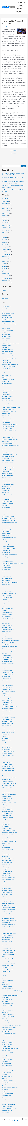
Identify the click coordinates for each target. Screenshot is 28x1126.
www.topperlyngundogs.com (9, 911)
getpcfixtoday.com (6, 375)
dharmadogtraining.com (8, 1093)
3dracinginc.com (6, 636)
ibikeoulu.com (5, 713)
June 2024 (4, 237)
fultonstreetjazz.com (7, 415)
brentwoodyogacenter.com (8, 961)
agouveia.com (5, 1085)
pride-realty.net (5, 1057)
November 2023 (6, 254)
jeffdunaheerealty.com (7, 916)
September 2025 (6, 213)
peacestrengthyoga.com (8, 918)
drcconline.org (5, 819)
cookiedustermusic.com (8, 792)
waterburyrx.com (6, 824)
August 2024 (5, 232)
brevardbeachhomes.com (8, 452)
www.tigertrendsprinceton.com (9, 907)
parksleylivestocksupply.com (9, 593)
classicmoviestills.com (7, 621)
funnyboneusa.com (6, 790)
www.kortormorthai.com (8, 926)
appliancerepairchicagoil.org (9, 358)
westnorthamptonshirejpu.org (9, 411)
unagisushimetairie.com (7, 370)
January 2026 (5, 203)
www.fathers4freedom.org (8, 909)
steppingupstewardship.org (8, 965)
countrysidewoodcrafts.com (9, 355)
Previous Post (13, 150)
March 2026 (5, 198)
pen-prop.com (5, 905)
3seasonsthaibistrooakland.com (10, 582)
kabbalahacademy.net (7, 529)
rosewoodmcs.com (6, 984)
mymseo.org (5, 1089)
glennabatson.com (6, 655)
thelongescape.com (7, 747)
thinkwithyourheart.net (7, 475)
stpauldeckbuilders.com (7, 935)
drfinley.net (4, 1074)
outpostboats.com (6, 606)
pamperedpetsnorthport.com (9, 509)
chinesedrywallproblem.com (9, 783)
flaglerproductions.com (7, 659)
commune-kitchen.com (7, 674)
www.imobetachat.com (7, 886)
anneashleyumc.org (7, 931)
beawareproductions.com (8, 708)
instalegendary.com (7, 362)
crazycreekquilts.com (7, 666)
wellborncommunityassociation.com (11, 407)
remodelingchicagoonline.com (9, 958)
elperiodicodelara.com (7, 311)
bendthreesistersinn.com (8, 785)
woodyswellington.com (7, 1010)
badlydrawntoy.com (7, 890)
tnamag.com (5, 856)
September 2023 (6, 259)
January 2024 (5, 249)
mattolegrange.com (6, 749)
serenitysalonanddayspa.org (9, 323)
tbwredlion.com (5, 1031)
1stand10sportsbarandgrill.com (9, 522)
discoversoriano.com (7, 625)
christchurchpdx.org (7, 670)
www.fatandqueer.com (7, 928)
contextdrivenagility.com (8, 710)
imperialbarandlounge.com (8, 471)
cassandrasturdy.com (7, 616)
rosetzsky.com (5, 693)
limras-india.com (6, 308)
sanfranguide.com (6, 631)
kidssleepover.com (6, 345)
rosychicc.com (5, 604)
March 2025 (5, 223)
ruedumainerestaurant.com (8, 691)
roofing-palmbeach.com (8, 460)
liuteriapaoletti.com (6, 779)
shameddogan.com (6, 873)
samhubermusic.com (7, 1110)
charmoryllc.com (6, 633)
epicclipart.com (5, 381)
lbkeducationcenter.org (7, 576)
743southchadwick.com (8, 456)
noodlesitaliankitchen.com (8, 366)
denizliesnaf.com (6, 839)
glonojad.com (5, 695)
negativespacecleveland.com (9, 777)
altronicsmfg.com (6, 338)
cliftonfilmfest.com (6, 469)
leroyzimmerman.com (7, 1072)
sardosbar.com (5, 490)
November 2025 (6, 208)
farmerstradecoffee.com (8, 879)
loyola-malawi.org (6, 601)
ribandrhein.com (6, 569)
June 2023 (4, 266)
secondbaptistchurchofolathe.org (10, 1087)
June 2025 (4, 220)
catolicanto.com (6, 574)
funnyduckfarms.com (7, 1065)
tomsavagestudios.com (7, 561)
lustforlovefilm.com (6, 678)
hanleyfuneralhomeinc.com (8, 518)
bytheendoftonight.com (7, 608)
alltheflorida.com (6, 1046)
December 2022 (6, 275)
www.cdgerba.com (6, 1020)
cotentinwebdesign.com (8, 426)
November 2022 (6, 278)
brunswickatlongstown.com (8, 730)
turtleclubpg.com (6, 804)
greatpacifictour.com (7, 807)
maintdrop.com (5, 385)
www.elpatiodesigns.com (8, 1014)
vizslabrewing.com (6, 497)
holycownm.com (6, 800)
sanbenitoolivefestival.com (8, 619)
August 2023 (5, 261)
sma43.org (4, 956)
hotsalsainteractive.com (8, 321)
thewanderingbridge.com (8, 721)
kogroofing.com (5, 392)
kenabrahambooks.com (7, 672)
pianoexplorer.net (6, 997)
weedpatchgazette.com (8, 503)
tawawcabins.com (6, 486)
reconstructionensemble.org (9, 794)
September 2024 (6, 230)
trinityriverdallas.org (7, 578)
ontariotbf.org (5, 360)
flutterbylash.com (6, 1061)
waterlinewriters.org (7, 871)
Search (3, 163)
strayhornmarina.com (7, 657)
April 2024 (4, 242)
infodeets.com (5, 319)
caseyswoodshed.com (7, 834)
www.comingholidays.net (8, 629)
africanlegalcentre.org (7, 685)
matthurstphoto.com (7, 1044)
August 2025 (5, 215)
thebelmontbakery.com (7, 351)
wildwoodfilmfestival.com (8, 409)
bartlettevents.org (6, 417)
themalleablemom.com (7, 723)
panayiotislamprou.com (7, 400)
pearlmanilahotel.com (7, 383)
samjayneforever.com (7, 1042)
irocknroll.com (5, 479)
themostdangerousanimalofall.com (10, 640)
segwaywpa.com (6, 864)
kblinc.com (4, 505)
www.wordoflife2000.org (8, 482)
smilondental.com (6, 531)
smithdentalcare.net (7, 1106)
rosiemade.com (5, 512)
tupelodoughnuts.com (7, 514)
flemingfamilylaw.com (7, 1076)
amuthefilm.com (6, 676)
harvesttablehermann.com (8, 441)
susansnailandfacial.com (8, 903)
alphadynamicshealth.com (8, 1059)
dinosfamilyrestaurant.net (8, 437)
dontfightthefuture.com (7, 462)
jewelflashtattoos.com (7, 373)
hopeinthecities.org (6, 610)
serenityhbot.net (6, 899)
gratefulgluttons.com (7, 612)
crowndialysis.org (6, 552)
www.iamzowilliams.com (8, 993)
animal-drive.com (6, 854)
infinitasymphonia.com (7, 683)
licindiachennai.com (7, 315)
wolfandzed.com (6, 976)
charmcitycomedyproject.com (9, 706)
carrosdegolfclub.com (7, 443)
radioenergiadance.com (7, 396)
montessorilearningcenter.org (9, 1038)
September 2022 (6, 283)
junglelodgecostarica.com (8, 751)
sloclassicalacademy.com (8, 651)
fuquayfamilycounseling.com (9, 1082)
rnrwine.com (5, 1078)
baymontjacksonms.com (8, 770)
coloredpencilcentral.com (8, 467)
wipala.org (4, 599)
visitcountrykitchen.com (8, 755)
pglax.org (4, 775)
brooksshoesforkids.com (8, 858)
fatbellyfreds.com (6, 1012)
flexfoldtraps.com (6, 922)
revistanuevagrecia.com (8, 698)
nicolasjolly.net (5, 680)
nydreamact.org (6, 368)
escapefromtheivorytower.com (9, 454)
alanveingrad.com (6, 760)
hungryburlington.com (7, 728)
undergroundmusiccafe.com (9, 1108)
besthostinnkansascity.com (8, 1104)
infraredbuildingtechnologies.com (10, 439)
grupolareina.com (6, 422)
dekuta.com (5, 978)
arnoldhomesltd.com (7, 465)
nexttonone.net (5, 896)
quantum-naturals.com (7, 1035)
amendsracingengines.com (8, 924)
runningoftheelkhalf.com (8, 913)
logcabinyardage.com (7, 881)
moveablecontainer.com (8, 420)
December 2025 (6, 206)
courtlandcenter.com (7, 813)
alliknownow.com (6, 644)
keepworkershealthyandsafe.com (10, 364)
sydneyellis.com (6, 550)
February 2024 (5, 247)
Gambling (4, 26)
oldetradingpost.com (7, 428)
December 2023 (6, 251)
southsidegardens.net (7, 999)
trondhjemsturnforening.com (9, 1027)
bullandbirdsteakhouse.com (8, 950)
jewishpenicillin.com (7, 559)
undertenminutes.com (7, 330)
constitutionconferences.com (9, 841)
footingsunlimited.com (7, 937)
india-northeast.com (7, 458)
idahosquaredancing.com (8, 484)
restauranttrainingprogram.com (9, 554)
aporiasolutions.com (7, 862)
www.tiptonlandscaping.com (9, 963)
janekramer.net (5, 734)
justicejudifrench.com (7, 719)
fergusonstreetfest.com (7, 1040)
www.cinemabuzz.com (7, 980)
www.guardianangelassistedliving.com (11, 1025)
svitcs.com (4, 845)
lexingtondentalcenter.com (8, 548)
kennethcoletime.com (7, 725)
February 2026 (5, 201)
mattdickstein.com (6, 888)
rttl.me (3, 1097)
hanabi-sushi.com (6, 973)
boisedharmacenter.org (7, 595)
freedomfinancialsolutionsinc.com (10, 920)
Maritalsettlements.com (20, 7)
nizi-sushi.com (5, 736)
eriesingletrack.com (6, 507)
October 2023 (5, 256)
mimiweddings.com (6, 1102)
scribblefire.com (6, 584)
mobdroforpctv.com (7, 614)
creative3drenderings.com (8, 877)
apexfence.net (5, 1112)
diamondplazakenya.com (8, 1029)
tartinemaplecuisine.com (8, 732)
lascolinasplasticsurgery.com (9, 952)
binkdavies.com (5, 668)
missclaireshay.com (7, 306)
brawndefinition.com (7, 661)
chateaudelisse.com (7, 405)
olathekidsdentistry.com (8, 516)
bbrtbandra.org (5, 377)
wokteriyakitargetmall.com (8, 546)
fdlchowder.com (6, 946)
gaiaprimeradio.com (7, 740)
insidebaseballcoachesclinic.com (10, 1048)
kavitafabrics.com (6, 796)
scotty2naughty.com (7, 702)
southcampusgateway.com (8, 403)
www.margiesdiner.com (7, 943)
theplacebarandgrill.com (8, 822)
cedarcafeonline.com (7, 326)
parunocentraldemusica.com (9, 1023)
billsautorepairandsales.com (9, 1033)
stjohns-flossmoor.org (7, 787)
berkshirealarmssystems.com (9, 494)
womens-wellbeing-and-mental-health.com (12, 563)
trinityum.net (5, 1001)
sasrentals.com (5, 535)
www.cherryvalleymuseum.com (9, 424)
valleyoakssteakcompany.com (9, 832)
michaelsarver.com (6, 539)
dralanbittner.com (6, 499)
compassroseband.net (7, 849)
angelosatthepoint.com (7, 828)
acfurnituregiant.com (7, 328)
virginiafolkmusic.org (7, 565)
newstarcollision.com (7, 533)
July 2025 (4, 218)
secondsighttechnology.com (9, 537)
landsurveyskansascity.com (9, 933)
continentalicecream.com (8, 663)
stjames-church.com (7, 700)
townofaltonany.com (7, 772)
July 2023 (4, 263)
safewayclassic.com (7, 353)
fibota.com (4, 1018)
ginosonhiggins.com (7, 762)
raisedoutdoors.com (7, 473)
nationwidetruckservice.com (9, 802)
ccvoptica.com (5, 967)
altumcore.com (5, 851)
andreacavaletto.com (7, 591)
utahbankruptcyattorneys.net (9, 477)
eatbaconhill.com (6, 341)
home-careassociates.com (8, 589)
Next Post (14, 153)
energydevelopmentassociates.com (11, 445)
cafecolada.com (6, 623)
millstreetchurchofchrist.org (8, 1053)
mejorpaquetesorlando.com (8, 520)
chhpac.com (5, 1091)
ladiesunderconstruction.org (9, 430)
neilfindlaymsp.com (6, 815)
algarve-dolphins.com (7, 757)
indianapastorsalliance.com (8, 830)
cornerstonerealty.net (7, 988)
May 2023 (4, 268)
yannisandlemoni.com (7, 501)
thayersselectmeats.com (8, 860)
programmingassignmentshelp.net (10, 343)
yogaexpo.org (5, 586)
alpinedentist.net (6, 394)
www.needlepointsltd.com (8, 948)
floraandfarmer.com (7, 447)
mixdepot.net (5, 982)
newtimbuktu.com (6, 336)
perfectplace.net (6, 580)
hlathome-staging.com (7, 544)
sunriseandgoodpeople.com (8, 781)
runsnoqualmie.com (6, 939)
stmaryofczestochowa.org (8, 717)
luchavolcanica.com (7, 798)
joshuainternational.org (7, 901)
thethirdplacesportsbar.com (8, 1005)
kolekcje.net (5, 571)
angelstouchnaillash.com (8, 527)
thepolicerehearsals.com (8, 642)
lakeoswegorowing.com (7, 1080)
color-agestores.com (7, 597)
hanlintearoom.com (6, 1063)
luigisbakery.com (6, 971)
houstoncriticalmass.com (8, 638)
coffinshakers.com (6, 715)
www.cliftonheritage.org (8, 954)
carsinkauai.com (6, 1050)
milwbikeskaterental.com (8, 768)
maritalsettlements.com (7, 766)
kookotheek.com (6, 398)
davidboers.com (6, 884)
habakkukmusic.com (7, 894)
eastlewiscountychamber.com (9, 646)
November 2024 (6, 227)
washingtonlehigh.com (7, 969)
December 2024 (6, 225)
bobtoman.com (5, 388)
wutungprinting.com (7, 764)
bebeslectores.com (6, 432)
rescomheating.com (7, 1100)
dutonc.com (5, 745)
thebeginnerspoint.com (7, 627)
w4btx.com (4, 524)
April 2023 (4, 271)
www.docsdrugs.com (7, 941)
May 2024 (4, 239)
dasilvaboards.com (6, 653)
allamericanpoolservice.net (8, 556)
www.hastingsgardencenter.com (10, 995)
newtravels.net (5, 347)
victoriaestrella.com (7, 809)
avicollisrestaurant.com (7, 817)
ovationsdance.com (7, 567)
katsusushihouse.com (7, 687)
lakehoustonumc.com (7, 892)
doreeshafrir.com (6, 704)
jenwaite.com (5, 1067)
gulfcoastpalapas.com (7, 866)
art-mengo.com (5, 738)
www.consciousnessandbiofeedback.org (12, 991)
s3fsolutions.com (6, 450)
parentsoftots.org (6, 875)
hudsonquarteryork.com (8, 1016)
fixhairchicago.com (6, 837)
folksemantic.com (6, 488)
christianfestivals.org (7, 753)
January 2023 (5, 273)
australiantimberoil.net (7, 435)
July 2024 (4, 235)
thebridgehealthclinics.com (8, 869)
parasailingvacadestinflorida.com (10, 1055)
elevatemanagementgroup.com (9, 1070)
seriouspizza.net (6, 847)
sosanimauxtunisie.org (7, 390)
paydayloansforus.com (7, 349)
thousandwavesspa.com (8, 811)
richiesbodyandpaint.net (8, 313)
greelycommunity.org (7, 689)
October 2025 (5, 211)
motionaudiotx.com (6, 1095)
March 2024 (5, 244)
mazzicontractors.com (7, 1003)
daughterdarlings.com (7, 317)
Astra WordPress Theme (15, 1120)
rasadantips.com (6, 334)
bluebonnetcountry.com (8, 379)
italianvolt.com (5, 492)
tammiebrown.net (6, 742)
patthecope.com (6, 843)
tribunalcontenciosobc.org (8, 648)
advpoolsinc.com (6, 826)
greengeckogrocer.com (7, 541)
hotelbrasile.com (6, 413)
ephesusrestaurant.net (7, 1008)
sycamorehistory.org (7, 986)
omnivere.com (5, 332)
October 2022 (5, 280)
